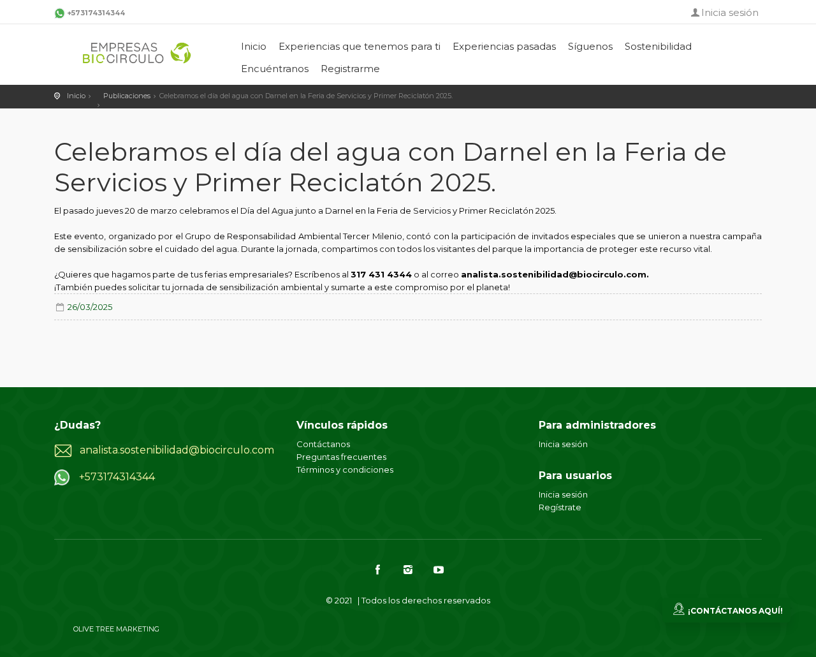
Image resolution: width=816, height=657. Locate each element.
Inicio (253, 46)
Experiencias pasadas (504, 46)
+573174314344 (96, 12)
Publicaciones (126, 95)
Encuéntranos (275, 69)
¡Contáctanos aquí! (735, 611)
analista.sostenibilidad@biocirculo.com (177, 450)
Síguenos (590, 46)
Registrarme (350, 69)
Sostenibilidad (658, 46)
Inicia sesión (730, 12)
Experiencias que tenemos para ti (360, 46)
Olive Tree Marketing (116, 628)
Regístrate (560, 507)
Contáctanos (323, 444)
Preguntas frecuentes (341, 457)
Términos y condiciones (344, 469)
